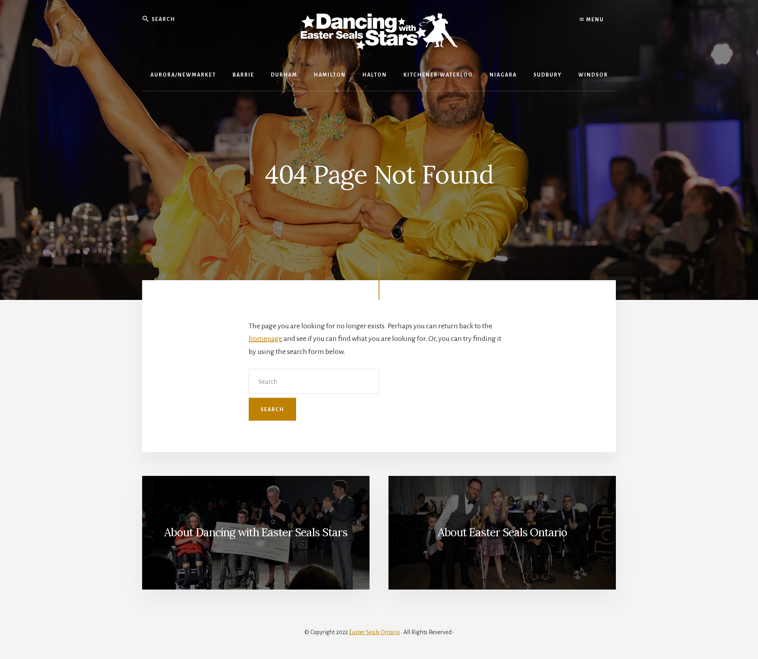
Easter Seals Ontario (374, 632)
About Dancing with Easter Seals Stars (255, 532)
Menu (594, 19)
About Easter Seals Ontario (502, 532)
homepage (265, 339)
